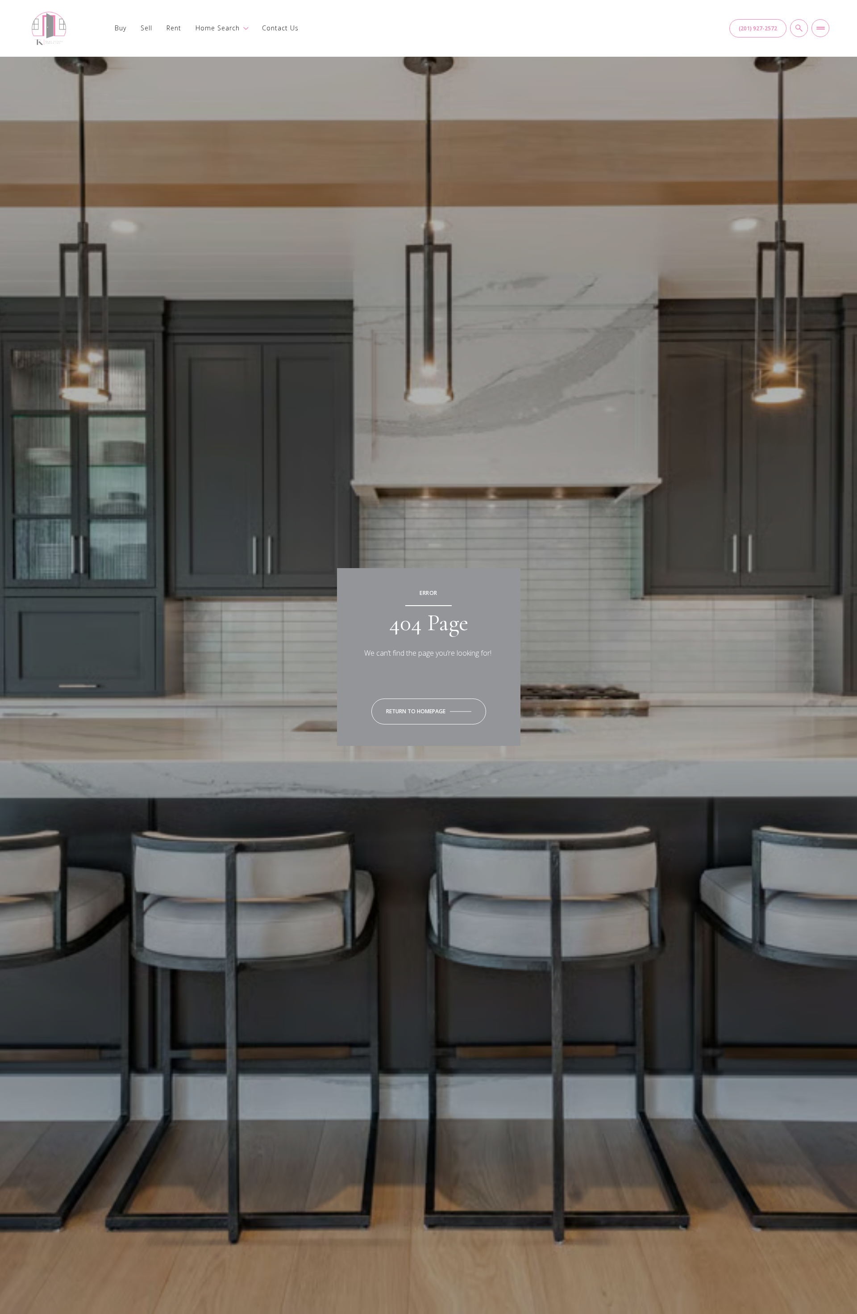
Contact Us (280, 28)
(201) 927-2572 (758, 28)
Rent (173, 28)
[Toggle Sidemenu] (820, 28)
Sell (146, 28)
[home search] (799, 28)
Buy (120, 28)
